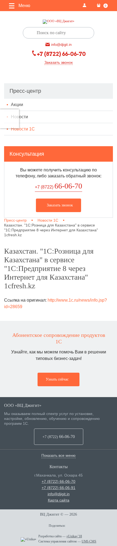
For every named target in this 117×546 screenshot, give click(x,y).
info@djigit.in (59, 494)
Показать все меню (58, 455)
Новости (19, 116)
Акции (17, 104)
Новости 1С (23, 129)
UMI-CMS (89, 541)
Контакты (59, 466)
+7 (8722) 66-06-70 (58, 481)
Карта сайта (58, 500)
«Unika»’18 (74, 536)
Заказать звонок (58, 62)
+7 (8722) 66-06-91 (58, 488)
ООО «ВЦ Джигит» (22, 405)
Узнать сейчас (57, 379)
